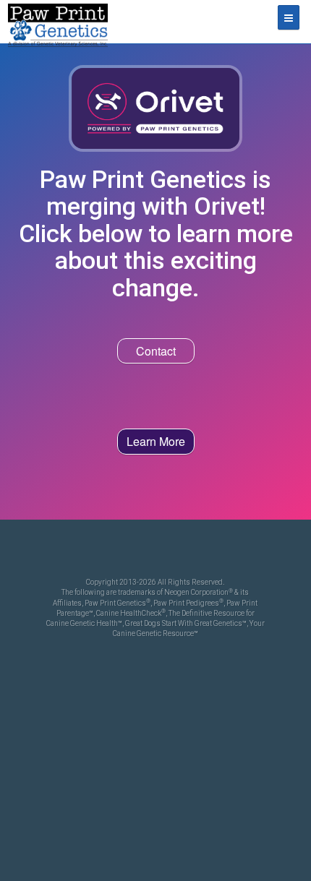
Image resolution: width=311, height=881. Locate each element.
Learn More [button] (156, 441)
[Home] (58, 21)
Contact (156, 351)
